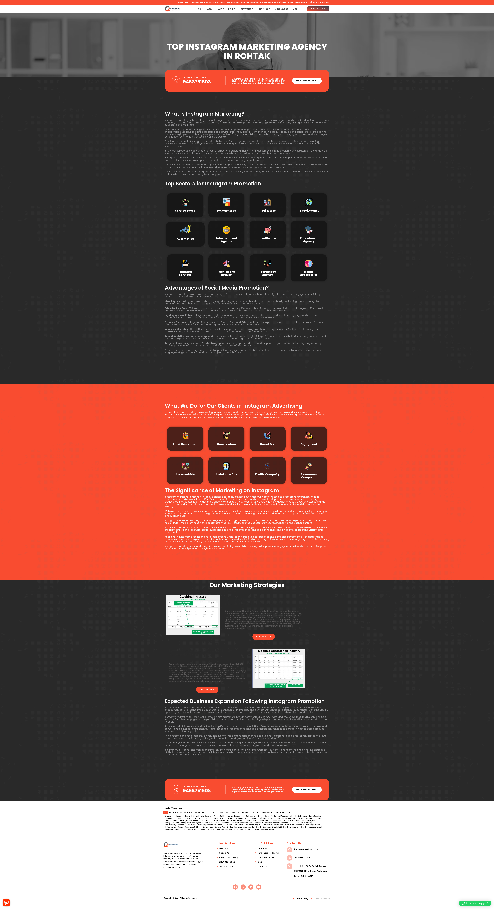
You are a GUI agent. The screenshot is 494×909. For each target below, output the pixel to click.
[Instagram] (243, 887)
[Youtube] (258, 887)
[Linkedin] (250, 887)
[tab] (165, 812)
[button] (475, 903)
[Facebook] (235, 887)
